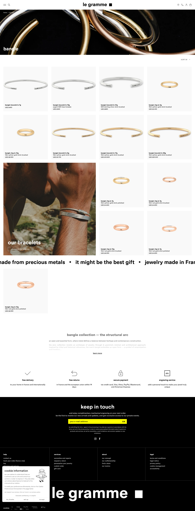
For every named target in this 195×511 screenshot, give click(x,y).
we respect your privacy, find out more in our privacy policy (22, 492)
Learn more (97, 353)
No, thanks (10, 499)
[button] (6, 508)
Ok (123, 421)
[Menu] (4, 5)
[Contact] (182, 5)
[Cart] (190, 5)
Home (5, 12)
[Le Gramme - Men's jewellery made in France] (97, 4)
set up (26, 499)
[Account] (186, 5)
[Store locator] (178, 5)
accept (41, 499)
